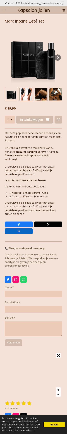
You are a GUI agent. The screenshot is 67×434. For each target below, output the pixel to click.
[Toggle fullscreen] (58, 355)
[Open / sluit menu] (3, 10)
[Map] (33, 375)
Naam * (9, 287)
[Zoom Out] (58, 394)
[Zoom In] (58, 389)
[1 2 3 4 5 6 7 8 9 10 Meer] (10, 120)
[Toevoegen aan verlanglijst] (58, 120)
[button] (11, 94)
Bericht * (10, 317)
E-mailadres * (12, 302)
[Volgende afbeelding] (58, 57)
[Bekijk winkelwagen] (63, 10)
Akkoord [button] (54, 424)
